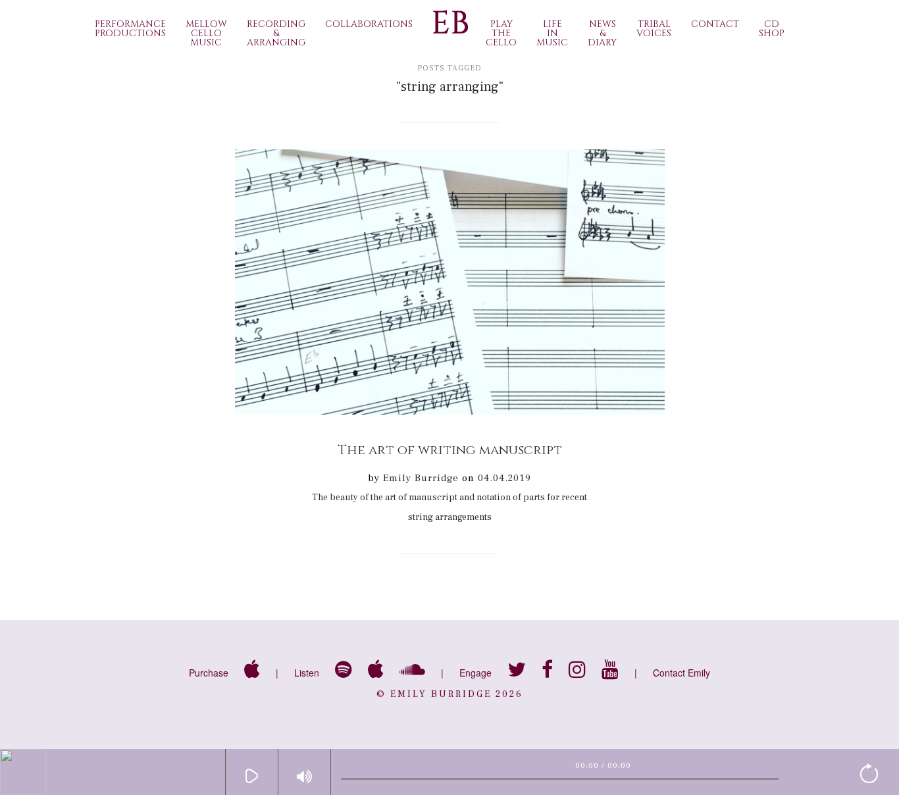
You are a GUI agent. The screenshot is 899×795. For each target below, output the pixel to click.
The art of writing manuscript (450, 450)
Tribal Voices (653, 28)
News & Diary (602, 33)
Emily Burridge (421, 478)
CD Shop (771, 28)
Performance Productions (130, 28)
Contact (715, 24)
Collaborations (369, 24)
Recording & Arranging (276, 33)
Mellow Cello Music (206, 33)
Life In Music (552, 33)
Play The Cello (501, 33)
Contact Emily (681, 672)
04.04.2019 (504, 478)
